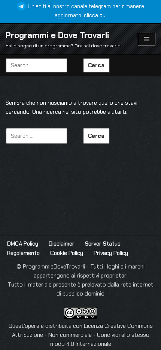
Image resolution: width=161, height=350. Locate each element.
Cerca (96, 65)
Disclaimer (62, 243)
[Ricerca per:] (44, 65)
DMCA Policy (22, 243)
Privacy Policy (111, 253)
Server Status (103, 243)
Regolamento (23, 253)
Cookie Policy (66, 253)
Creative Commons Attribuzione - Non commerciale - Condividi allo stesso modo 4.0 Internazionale (82, 335)
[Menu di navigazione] (146, 39)
